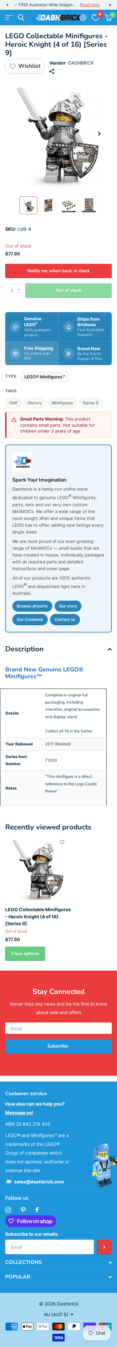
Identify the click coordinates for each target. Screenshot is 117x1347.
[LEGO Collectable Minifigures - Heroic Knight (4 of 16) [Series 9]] (38, 868)
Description (24, 649)
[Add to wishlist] (62, 842)
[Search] (21, 17)
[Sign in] (82, 17)
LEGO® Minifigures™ (44, 376)
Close (58, 1262)
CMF (13, 402)
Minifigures (62, 402)
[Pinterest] (23, 1210)
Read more (89, 4)
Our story (68, 606)
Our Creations (30, 619)
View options (25, 953)
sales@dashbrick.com (39, 1181)
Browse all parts (32, 606)
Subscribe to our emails (31, 1234)
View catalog (9, 17)
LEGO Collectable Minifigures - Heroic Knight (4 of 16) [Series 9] (38, 916)
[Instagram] (8, 1210)
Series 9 (90, 402)
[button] (7, 4)
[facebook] (37, 1209)
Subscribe (58, 1046)
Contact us (65, 619)
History (35, 402)
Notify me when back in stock (58, 271)
